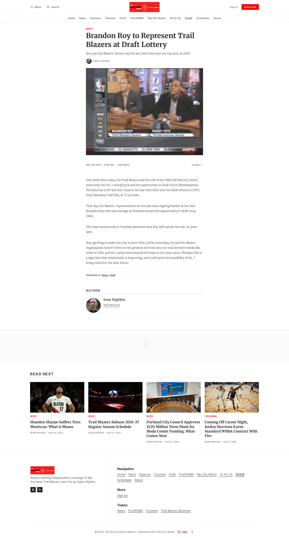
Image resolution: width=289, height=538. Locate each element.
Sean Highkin (101, 61)
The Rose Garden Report (120, 531)
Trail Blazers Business (176, 510)
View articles (111, 305)
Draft (112, 275)
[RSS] (39, 489)
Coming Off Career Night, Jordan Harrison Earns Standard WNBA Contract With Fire (231, 429)
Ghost (160, 531)
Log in (233, 7)
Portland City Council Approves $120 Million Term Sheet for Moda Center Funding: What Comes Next (173, 429)
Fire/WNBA (211, 416)
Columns (152, 510)
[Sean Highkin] (89, 61)
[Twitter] (33, 489)
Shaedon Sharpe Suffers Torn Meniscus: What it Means (55, 424)
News (89, 29)
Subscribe (250, 7)
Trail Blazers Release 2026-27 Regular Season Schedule (113, 424)
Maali (171, 531)
